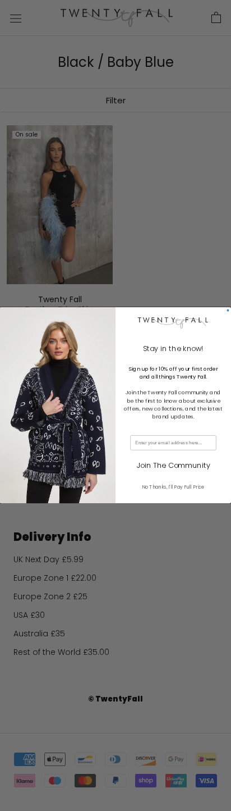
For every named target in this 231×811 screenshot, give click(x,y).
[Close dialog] (228, 311)
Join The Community (173, 466)
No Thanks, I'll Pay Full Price (173, 487)
